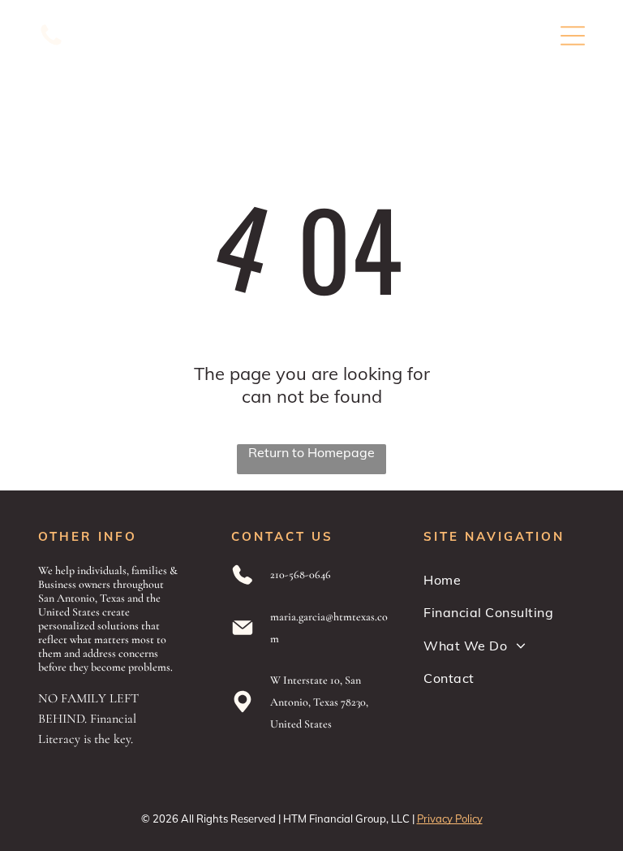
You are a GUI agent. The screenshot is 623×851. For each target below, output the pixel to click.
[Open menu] (573, 36)
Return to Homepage (311, 452)
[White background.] (51, 44)
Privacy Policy (450, 818)
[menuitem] (504, 580)
